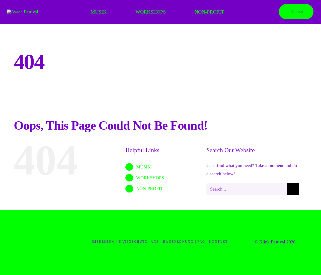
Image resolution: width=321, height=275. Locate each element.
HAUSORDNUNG (178, 241)
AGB (155, 241)
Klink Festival (272, 241)
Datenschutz (133, 241)
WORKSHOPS (150, 177)
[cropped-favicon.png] (46, 219)
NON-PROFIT (149, 188)
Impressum (103, 241)
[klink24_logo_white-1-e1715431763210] (22, 11)
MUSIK (143, 166)
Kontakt (218, 241)
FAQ (201, 241)
